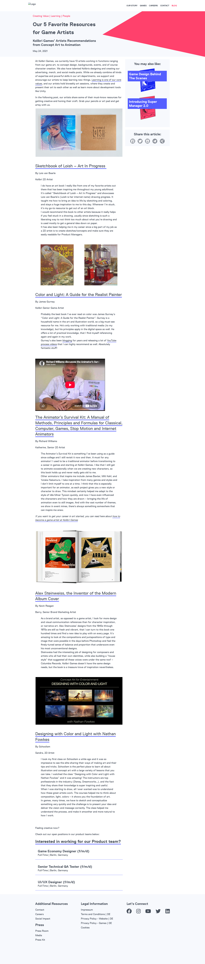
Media (38, 935)
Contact (164, 5)
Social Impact (42, 918)
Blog (174, 5)
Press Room (42, 930)
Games (143, 5)
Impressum (87, 909)
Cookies (85, 927)
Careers (153, 5)
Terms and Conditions (93, 914)
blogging (67, 340)
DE (108, 914)
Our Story (131, 5)
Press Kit (40, 939)
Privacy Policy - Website (94, 918)
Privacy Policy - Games (93, 923)
